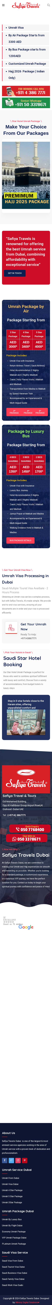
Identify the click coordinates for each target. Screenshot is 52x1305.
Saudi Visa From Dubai (12, 1261)
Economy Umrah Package (14, 1231)
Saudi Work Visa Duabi (12, 1285)
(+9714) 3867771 (16, 815)
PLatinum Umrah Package (14, 1244)
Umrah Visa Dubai (10, 1184)
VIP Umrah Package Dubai (14, 1237)
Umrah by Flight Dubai (12, 1225)
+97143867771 (29, 638)
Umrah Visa (16, 27)
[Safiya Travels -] (26, 5)
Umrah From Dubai (10, 1178)
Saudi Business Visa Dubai (14, 1273)
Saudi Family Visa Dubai (13, 1279)
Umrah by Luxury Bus (12, 1219)
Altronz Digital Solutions (27, 1302)
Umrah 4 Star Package (12, 1190)
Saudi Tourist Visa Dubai (13, 1267)
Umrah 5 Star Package (12, 1196)
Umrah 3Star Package (12, 1202)
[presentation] (6, 164)
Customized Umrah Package (27, 63)
